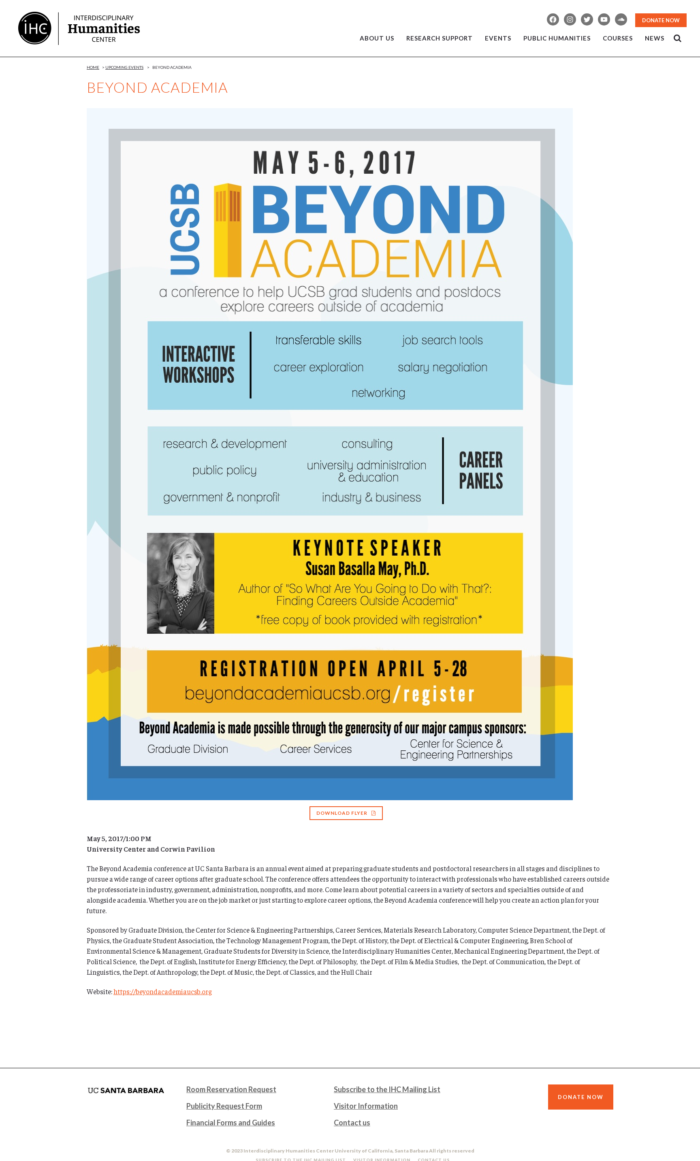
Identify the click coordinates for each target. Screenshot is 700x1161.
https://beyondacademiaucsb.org (162, 991)
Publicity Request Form (224, 1105)
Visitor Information (366, 1105)
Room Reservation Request (231, 1089)
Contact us (352, 1122)
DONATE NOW (661, 20)
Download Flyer (341, 813)
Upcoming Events (124, 67)
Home (93, 67)
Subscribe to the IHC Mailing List (387, 1089)
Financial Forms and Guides (230, 1122)
